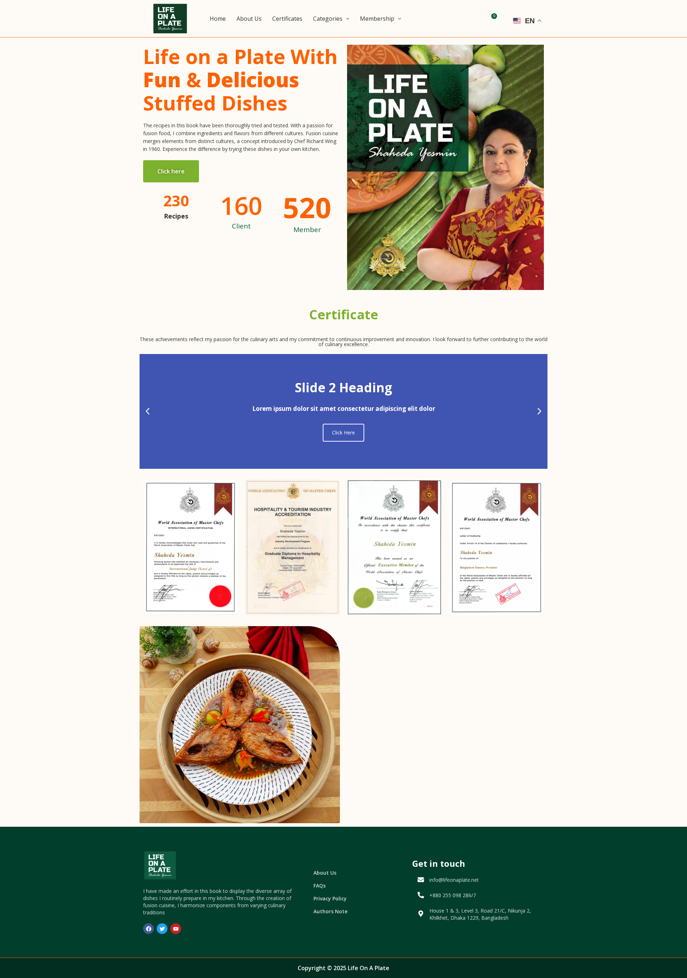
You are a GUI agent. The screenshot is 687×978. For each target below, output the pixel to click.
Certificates (287, 19)
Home (218, 19)
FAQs (319, 885)
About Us (249, 19)
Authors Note (330, 911)
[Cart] (492, 18)
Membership (377, 19)
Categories (327, 19)
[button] (147, 411)
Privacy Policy (330, 898)
